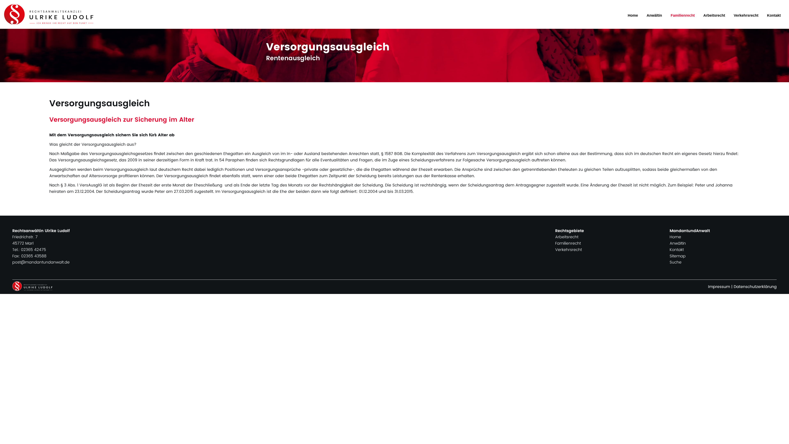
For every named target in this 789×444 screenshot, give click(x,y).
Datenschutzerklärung (755, 287)
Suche (676, 262)
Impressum (719, 287)
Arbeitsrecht (714, 15)
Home (633, 15)
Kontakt (774, 15)
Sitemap (678, 256)
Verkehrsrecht (746, 15)
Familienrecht (683, 15)
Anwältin (654, 15)
